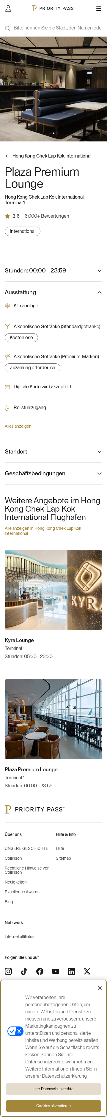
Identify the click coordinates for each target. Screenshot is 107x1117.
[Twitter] (87, 971)
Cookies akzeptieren (53, 1106)
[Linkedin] (71, 971)
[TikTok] (24, 971)
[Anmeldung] (8, 8)
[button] (50, 133)
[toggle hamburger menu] (98, 8)
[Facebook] (39, 971)
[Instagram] (8, 971)
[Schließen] (99, 988)
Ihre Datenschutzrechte (53, 1089)
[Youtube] (55, 971)
